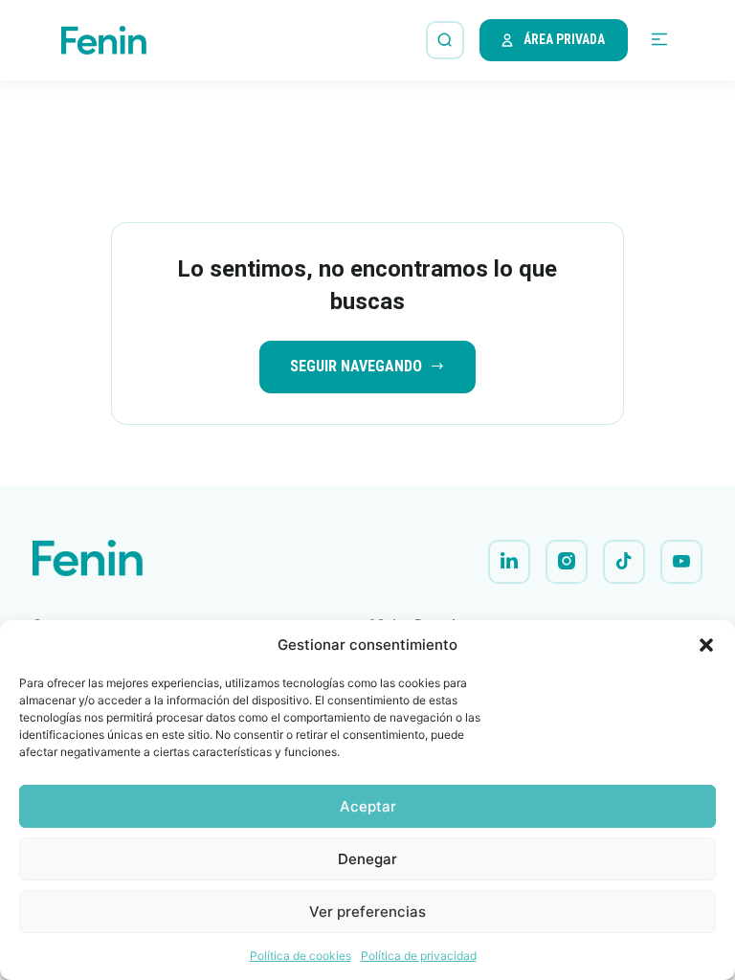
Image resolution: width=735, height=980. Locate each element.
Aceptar (368, 806)
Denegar (367, 859)
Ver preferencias (367, 911)
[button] (706, 645)
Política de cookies (300, 955)
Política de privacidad (419, 955)
